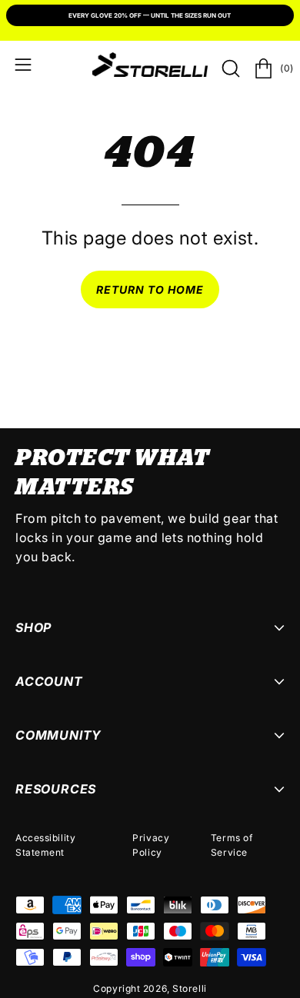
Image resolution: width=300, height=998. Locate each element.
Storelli (189, 988)
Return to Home (150, 289)
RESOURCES (55, 789)
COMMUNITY (58, 735)
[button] (229, 68)
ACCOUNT (49, 681)
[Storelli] (150, 64)
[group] (150, 17)
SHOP (33, 627)
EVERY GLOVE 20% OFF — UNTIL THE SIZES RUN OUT (149, 15)
